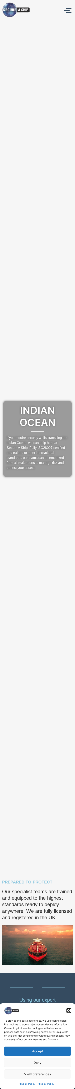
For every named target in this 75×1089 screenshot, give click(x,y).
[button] (69, 1010)
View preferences (37, 1074)
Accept (37, 1051)
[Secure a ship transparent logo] (16, 10)
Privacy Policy (27, 1083)
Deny (37, 1063)
